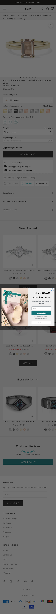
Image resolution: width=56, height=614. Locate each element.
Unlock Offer (41, 313)
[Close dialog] (52, 289)
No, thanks (41, 323)
